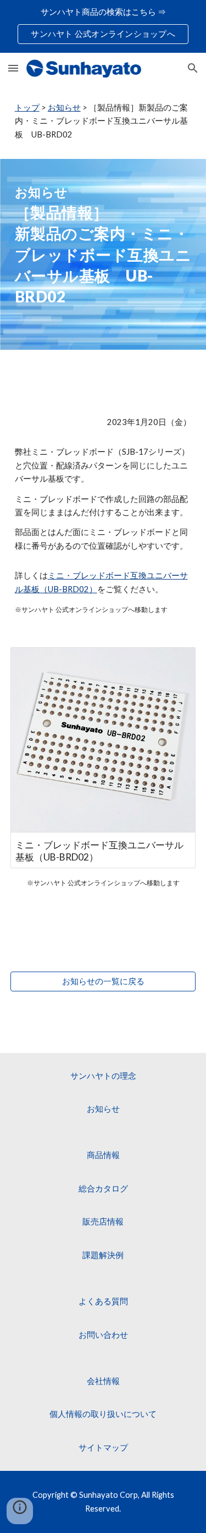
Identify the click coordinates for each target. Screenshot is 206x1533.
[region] (103, 26)
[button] (13, 68)
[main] (103, 121)
